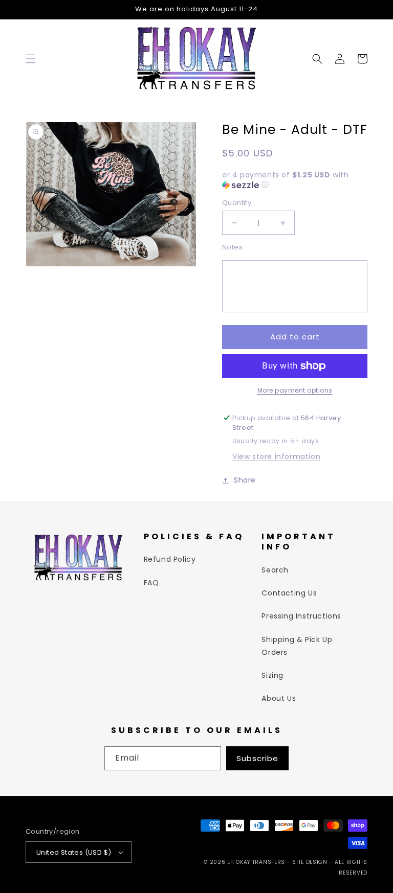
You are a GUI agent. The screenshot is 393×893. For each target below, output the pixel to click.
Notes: (233, 247)
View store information (276, 456)
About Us (278, 698)
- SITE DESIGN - (311, 862)
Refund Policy (170, 559)
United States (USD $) (73, 852)
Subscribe (257, 758)
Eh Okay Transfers (256, 862)
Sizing (272, 675)
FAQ (151, 583)
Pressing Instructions (301, 616)
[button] (30, 59)
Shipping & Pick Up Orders (296, 645)
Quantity (236, 203)
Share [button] (245, 480)
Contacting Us (289, 593)
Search (275, 570)
